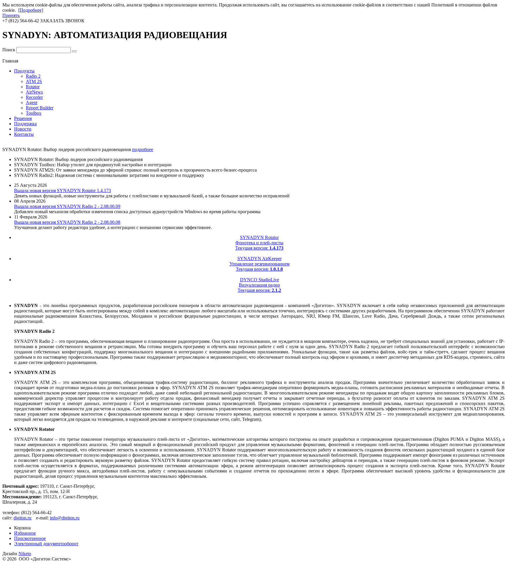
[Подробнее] (30, 10)
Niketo (24, 553)
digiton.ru (22, 517)
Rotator (33, 86)
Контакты (24, 134)
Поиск (8, 49)
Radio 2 (33, 76)
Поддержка (25, 123)
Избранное (25, 533)
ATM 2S (34, 81)
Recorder (34, 97)
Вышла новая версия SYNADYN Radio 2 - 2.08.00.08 (67, 222)
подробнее (142, 149)
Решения (23, 118)
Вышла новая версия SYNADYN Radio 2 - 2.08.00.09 (67, 206)
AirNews (34, 91)
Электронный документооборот (46, 543)
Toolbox (33, 113)
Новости (22, 128)
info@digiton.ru (65, 517)
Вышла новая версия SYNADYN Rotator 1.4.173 (62, 190)
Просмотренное (30, 538)
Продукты (24, 70)
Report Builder (39, 107)
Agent (31, 102)
